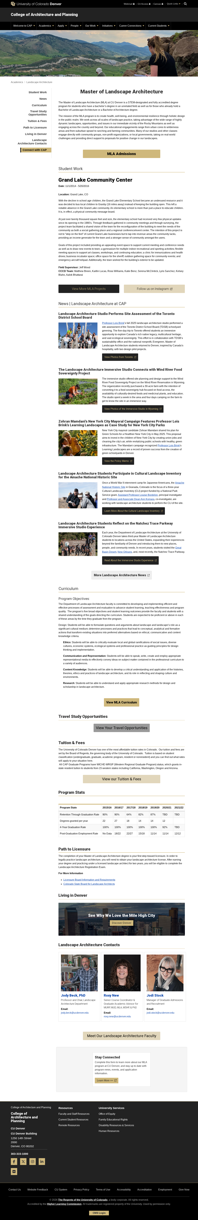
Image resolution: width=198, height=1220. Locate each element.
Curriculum (39, 105)
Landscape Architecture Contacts (32, 142)
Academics (45, 25)
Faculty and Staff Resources (73, 1114)
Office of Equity (107, 1114)
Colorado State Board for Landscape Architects (89, 884)
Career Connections (130, 25)
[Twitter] (24, 1166)
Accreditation (144, 1189)
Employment (165, 1189)
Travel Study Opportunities (37, 113)
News (43, 98)
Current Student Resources (73, 1119)
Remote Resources (69, 1125)
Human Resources (109, 1131)
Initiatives (107, 25)
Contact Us (15, 1189)
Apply (61, 25)
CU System (61, 1189)
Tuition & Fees (37, 121)
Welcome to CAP (23, 25)
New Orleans (125, 552)
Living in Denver (36, 134)
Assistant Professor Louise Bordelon (138, 495)
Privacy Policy (81, 1189)
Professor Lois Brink (113, 323)
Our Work (90, 25)
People (75, 25)
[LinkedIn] (43, 1166)
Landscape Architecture (39, 82)
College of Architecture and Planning (44, 14)
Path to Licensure (35, 127)
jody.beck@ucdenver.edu (75, 1012)
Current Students (157, 25)
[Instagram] (33, 1166)
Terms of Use (103, 1189)
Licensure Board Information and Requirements (89, 879)
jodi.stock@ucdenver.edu (160, 1012)
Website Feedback (37, 1189)
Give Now (184, 1189)
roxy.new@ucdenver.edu (117, 1016)
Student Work (38, 92)
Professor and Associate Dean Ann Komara (130, 499)
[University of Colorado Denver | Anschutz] (36, 4)
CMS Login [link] (99, 1212)
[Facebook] (15, 1166)
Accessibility (124, 1189)
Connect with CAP (35, 150)
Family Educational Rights (113, 1119)
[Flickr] (15, 1176)
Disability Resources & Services (116, 1125)
